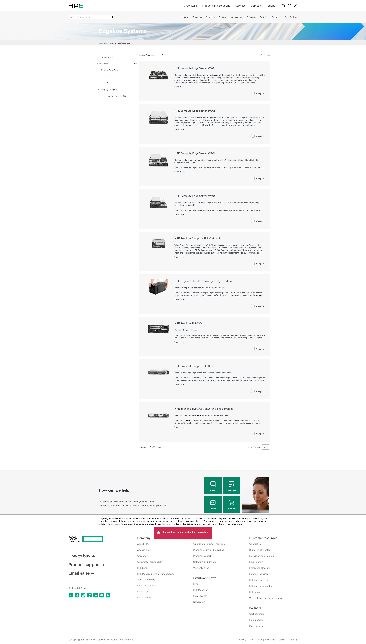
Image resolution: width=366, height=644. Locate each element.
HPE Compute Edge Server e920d (194, 110)
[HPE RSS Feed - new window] (108, 595)
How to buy (231, 508)
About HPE (143, 543)
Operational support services (209, 543)
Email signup (256, 561)
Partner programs (258, 626)
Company (256, 5)
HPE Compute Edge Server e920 (194, 68)
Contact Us (255, 543)
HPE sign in (255, 592)
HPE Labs (142, 567)
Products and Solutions (216, 5)
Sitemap (293, 639)
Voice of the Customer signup (265, 598)
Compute (113, 43)
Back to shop (103, 43)
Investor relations (146, 585)
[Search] (111, 17)
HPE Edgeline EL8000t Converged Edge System (203, 408)
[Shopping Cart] (283, 5)
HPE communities (258, 580)
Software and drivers (204, 561)
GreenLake (190, 5)
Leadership (143, 591)
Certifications (256, 613)
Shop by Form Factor (110, 69)
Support (272, 5)
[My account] (295, 5)
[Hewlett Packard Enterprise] (76, 5)
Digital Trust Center (259, 549)
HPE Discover (200, 589)
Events (197, 583)
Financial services (258, 573)
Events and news (204, 578)
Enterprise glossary (259, 567)
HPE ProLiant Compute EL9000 (193, 366)
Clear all (135, 63)
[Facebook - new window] (95, 595)
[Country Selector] (289, 5)
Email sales (79, 573)
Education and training (261, 555)
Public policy (144, 597)
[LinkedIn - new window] (71, 595)
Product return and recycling (208, 549)
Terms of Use (255, 639)
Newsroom (199, 601)
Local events (200, 595)
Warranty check (201, 567)
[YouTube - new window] (101, 595)
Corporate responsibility (150, 561)
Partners (255, 608)
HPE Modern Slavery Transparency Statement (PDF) (155, 576)
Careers (141, 555)
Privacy (242, 639)
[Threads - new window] (89, 595)
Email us (213, 508)
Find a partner (256, 619)
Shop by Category (109, 89)
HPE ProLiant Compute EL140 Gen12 (197, 238)
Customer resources (263, 538)
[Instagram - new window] (83, 595)
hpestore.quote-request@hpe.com (150, 505)
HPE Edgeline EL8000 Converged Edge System (203, 281)
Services (240, 5)
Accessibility (144, 549)
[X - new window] (77, 595)
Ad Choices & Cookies (275, 639)
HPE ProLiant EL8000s (188, 323)
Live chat (213, 490)
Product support (231, 490)
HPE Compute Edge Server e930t (194, 195)
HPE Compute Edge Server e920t (194, 153)
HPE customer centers (261, 586)
